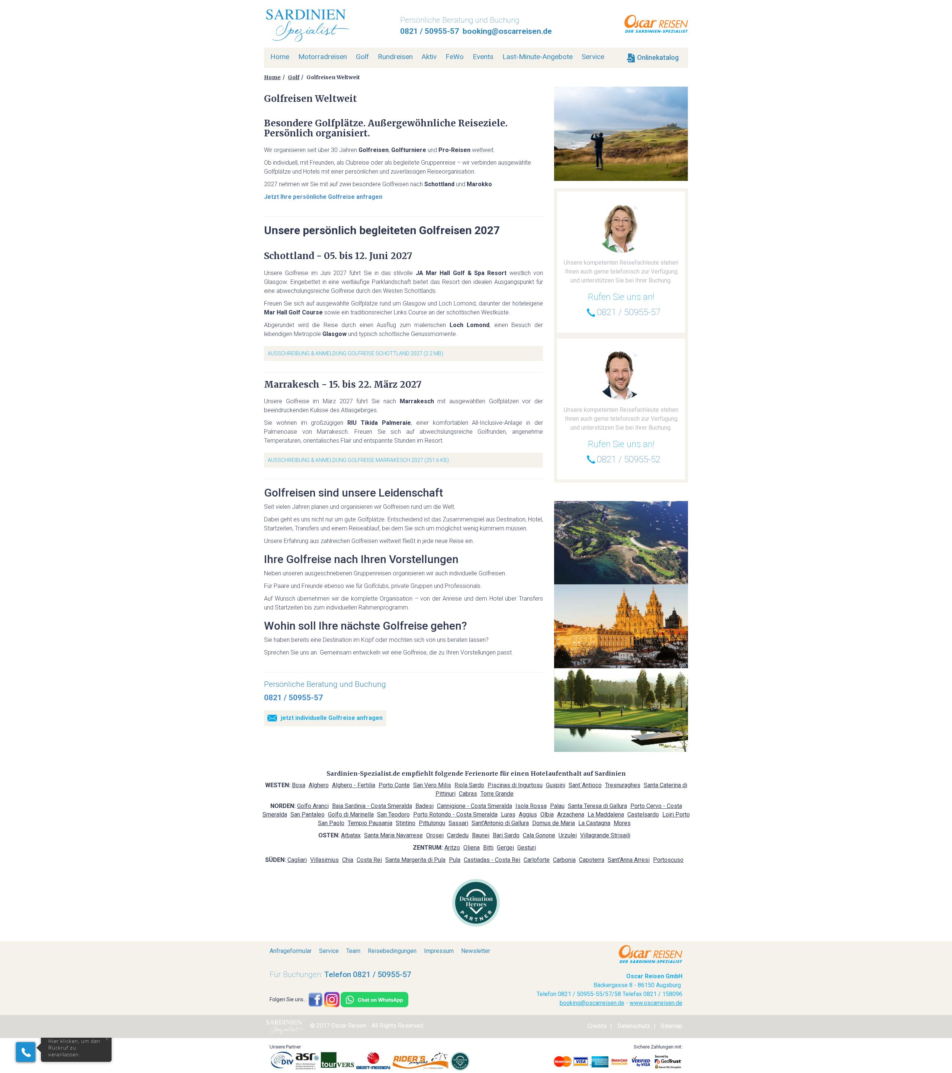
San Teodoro (393, 814)
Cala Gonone (539, 835)
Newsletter (475, 950)
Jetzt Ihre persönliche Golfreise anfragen (323, 196)
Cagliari (297, 859)
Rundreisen (395, 56)
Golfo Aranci (313, 805)
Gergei (505, 847)
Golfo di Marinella (351, 814)
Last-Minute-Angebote (537, 56)
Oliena (471, 847)
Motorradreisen (322, 56)
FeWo (455, 56)
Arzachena (570, 814)
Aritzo (452, 847)
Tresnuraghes (622, 785)
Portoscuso (668, 859)
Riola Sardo (469, 785)
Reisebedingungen (392, 950)
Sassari (458, 823)
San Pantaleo (307, 814)
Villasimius (324, 859)
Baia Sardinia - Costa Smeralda (372, 805)
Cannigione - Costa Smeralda (474, 805)
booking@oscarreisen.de (507, 31)
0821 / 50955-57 (429, 31)
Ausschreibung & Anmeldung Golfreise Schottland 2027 (345, 353)
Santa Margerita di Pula (415, 859)
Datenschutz (633, 1026)
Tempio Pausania (370, 823)
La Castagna (594, 823)
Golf (362, 56)
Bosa (298, 785)
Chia (347, 859)
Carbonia (564, 859)
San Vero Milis (432, 785)
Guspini (555, 785)
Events (483, 56)
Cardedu (458, 835)
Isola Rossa (531, 805)
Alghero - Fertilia (353, 785)
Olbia (547, 814)
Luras (508, 814)
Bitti (488, 847)
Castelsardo (643, 814)
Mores (622, 823)
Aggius (528, 814)
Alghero (319, 785)
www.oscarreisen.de (656, 1002)
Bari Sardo (506, 835)
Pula (454, 859)
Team (353, 950)
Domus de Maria (553, 823)
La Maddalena (606, 814)
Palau (557, 805)
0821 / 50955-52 (628, 459)
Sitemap (671, 1026)
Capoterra (591, 859)
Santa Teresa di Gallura (597, 805)
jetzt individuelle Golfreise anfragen (332, 717)
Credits (597, 1026)
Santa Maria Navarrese (393, 835)
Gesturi (526, 847)
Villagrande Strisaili (605, 835)
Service (593, 56)
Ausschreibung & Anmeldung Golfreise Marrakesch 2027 (345, 460)
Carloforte (537, 859)
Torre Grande (497, 793)
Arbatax (351, 835)
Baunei (480, 835)
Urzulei (568, 835)
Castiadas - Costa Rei (492, 859)
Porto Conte (394, 785)
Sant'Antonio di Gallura (500, 823)
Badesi (424, 805)
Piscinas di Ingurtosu (515, 785)
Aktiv (429, 56)
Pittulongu (432, 823)
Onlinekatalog (657, 57)
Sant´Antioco (585, 785)
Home (279, 56)
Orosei (435, 835)
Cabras (468, 793)
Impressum (439, 950)
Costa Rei (369, 859)
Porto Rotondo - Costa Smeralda (455, 814)
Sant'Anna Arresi (629, 859)
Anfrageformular (291, 950)
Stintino (405, 823)
